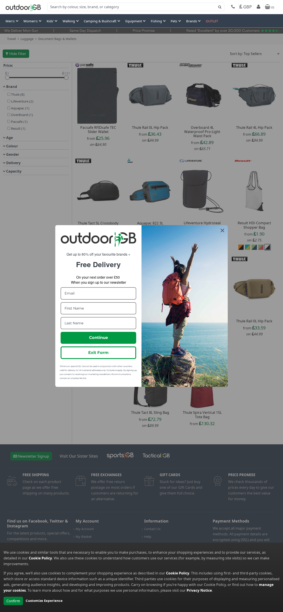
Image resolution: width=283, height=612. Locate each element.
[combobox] (135, 7)
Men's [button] (10, 21)
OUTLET (212, 21)
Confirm (13, 601)
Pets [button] (174, 21)
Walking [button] (69, 21)
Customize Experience (44, 600)
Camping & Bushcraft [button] (100, 21)
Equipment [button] (134, 21)
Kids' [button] (51, 21)
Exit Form (98, 352)
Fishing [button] (157, 21)
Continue (98, 337)
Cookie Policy (40, 558)
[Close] (222, 230)
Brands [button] (192, 21)
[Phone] (233, 7)
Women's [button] (30, 21)
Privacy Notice (199, 590)
